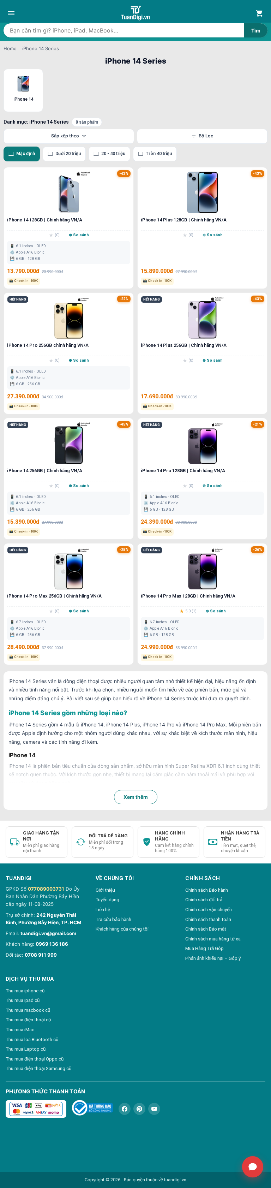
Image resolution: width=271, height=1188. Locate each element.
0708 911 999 (41, 955)
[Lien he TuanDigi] (252, 1166)
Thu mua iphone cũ (25, 990)
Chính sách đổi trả (203, 899)
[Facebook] (125, 1109)
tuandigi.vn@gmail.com (48, 933)
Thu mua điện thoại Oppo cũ (35, 1059)
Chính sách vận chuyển (208, 909)
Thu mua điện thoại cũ (28, 1019)
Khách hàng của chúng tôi (122, 929)
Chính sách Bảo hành (206, 890)
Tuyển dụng (107, 899)
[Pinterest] (139, 1109)
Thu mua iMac (20, 1029)
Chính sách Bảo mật (205, 929)
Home (10, 48)
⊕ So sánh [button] (79, 235)
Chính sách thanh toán (208, 919)
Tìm (255, 31)
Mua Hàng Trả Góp (204, 948)
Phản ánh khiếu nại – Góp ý (213, 958)
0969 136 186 (52, 944)
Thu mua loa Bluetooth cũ (32, 1039)
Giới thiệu (105, 890)
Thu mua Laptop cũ (26, 1049)
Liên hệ (103, 909)
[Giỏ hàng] (259, 13)
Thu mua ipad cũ (23, 1000)
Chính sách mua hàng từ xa (213, 939)
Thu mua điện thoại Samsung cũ (38, 1068)
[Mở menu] (11, 13)
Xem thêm (136, 797)
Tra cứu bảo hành (113, 919)
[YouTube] (154, 1109)
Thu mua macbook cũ (28, 1010)
